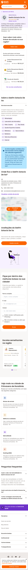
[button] (14, 507)
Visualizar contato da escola (10, 194)
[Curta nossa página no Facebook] (8, 557)
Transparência (6, 547)
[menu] (25, 2)
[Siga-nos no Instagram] (12, 557)
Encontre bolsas (6, 533)
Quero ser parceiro (6, 521)
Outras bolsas (5, 542)
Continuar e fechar (14, 566)
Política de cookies (7, 563)
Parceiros (4, 516)
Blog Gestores (4, 524)
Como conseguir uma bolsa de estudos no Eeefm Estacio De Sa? (11, 497)
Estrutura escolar (6, 105)
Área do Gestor (5, 528)
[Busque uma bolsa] (25, 6)
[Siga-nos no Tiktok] (19, 557)
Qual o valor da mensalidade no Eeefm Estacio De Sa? (11, 474)
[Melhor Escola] (5, 2)
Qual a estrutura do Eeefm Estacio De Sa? (13, 491)
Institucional (5, 538)
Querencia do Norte (8, 11)
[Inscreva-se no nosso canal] (16, 557)
